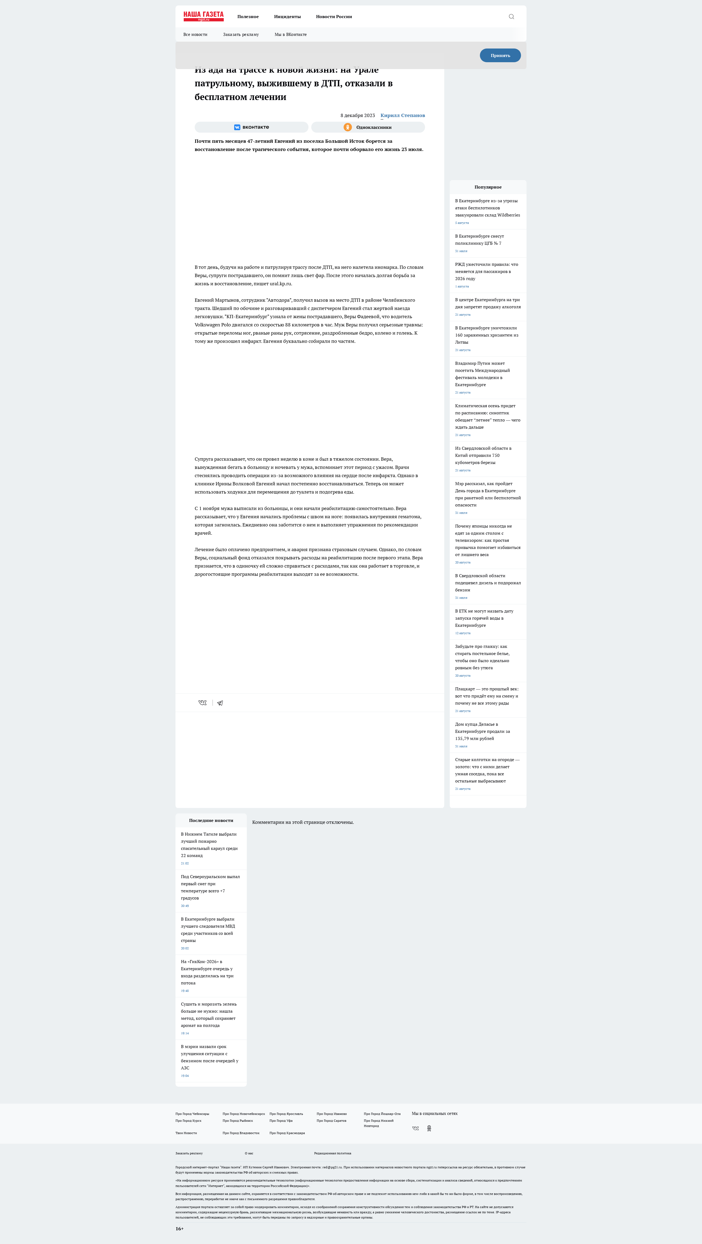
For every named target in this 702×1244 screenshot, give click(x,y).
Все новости (195, 34)
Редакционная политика (332, 1153)
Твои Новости (186, 1133)
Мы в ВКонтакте (291, 34)
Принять (500, 55)
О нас (249, 1153)
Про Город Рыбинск (238, 1120)
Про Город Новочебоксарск (244, 1114)
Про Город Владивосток (241, 1133)
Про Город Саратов (331, 1120)
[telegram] (221, 703)
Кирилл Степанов (403, 115)
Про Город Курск (188, 1120)
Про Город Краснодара (287, 1133)
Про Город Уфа (281, 1120)
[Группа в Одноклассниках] (368, 127)
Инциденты (287, 16)
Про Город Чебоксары (192, 1114)
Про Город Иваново (332, 1114)
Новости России (334, 16)
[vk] (203, 703)
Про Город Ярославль (286, 1114)
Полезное (248, 16)
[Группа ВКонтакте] (251, 127)
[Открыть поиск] (511, 16)
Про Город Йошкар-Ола (382, 1114)
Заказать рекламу (241, 34)
